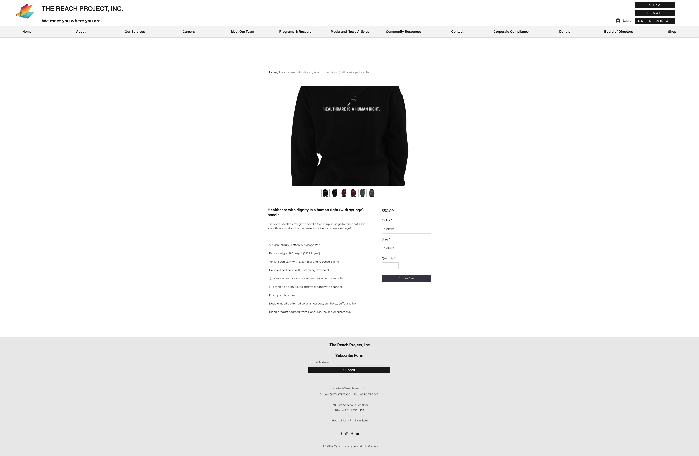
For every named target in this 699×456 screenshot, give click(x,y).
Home (272, 72)
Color (387, 220)
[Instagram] (347, 434)
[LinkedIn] (358, 434)
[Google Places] (352, 434)
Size (386, 239)
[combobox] (406, 229)
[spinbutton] (390, 265)
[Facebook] (341, 434)
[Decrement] (384, 265)
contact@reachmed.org (349, 388)
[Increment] (395, 265)
